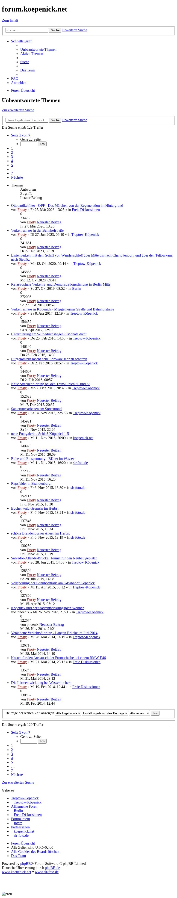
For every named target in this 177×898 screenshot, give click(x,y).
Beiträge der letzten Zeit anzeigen (30, 713)
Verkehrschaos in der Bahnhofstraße (37, 230)
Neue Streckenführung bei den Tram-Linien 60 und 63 (50, 384)
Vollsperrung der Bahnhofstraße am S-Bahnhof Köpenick (53, 583)
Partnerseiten (20, 827)
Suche (55, 30)
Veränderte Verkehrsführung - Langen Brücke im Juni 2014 (54, 633)
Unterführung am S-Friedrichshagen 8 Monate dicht (48, 334)
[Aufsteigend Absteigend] (139, 713)
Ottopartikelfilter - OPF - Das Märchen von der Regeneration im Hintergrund (67, 205)
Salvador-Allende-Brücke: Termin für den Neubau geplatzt (54, 558)
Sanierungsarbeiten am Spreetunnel (36, 409)
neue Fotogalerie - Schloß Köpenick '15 (40, 434)
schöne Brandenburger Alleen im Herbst (40, 533)
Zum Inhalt (10, 20)
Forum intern (20, 819)
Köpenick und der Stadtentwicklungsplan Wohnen (47, 608)
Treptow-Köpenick (85, 234)
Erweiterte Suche (74, 30)
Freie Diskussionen (86, 210)
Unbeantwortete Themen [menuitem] (38, 49)
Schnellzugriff (21, 41)
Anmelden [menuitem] (18, 83)
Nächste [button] (17, 177)
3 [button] (12, 157)
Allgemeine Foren (24, 806)
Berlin (76, 288)
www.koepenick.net (16, 872)
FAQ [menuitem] (14, 78)
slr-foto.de (80, 463)
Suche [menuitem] (24, 62)
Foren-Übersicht (23, 843)
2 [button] (12, 152)
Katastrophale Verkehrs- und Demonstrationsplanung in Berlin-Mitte (60, 284)
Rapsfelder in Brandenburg (30, 483)
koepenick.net (83, 438)
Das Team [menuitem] (27, 70)
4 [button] (12, 161)
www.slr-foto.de (47, 872)
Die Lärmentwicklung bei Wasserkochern (41, 683)
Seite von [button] (20, 135)
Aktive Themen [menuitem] (31, 54)
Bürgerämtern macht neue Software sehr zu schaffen (49, 359)
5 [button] (12, 165)
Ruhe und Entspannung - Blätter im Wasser (42, 459)
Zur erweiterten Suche (18, 110)
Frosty (22, 210)
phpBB (25, 864)
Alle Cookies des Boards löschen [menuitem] (35, 852)
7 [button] (12, 173)
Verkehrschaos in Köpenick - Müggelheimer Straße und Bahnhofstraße (62, 309)
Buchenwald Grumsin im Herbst (34, 508)
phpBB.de (52, 868)
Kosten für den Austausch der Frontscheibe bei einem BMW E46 (58, 658)
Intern (18, 823)
